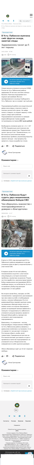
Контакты (6, 421)
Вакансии (20, 421)
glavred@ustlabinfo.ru (10, 444)
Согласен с (18, 181)
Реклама (13, 421)
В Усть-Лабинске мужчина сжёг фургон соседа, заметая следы (16, 27)
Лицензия (28, 421)
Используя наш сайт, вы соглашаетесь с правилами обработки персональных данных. (12, 453)
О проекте (17, 425)
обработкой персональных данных (21, 181)
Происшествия (17, 23)
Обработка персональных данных (17, 429)
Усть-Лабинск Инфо (6, 23)
